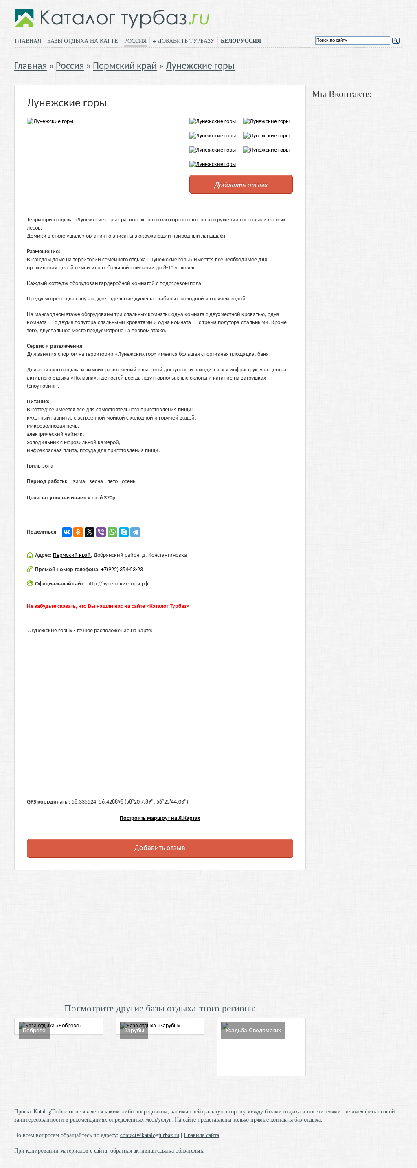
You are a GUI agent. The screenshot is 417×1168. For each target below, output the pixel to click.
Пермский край (125, 66)
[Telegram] (135, 532)
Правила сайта (201, 1135)
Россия (135, 40)
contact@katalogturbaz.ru (149, 1135)
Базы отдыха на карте (82, 40)
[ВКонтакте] (67, 532)
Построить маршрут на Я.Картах (160, 818)
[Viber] (101, 532)
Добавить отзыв (241, 184)
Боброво (34, 1030)
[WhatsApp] (112, 532)
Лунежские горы (200, 66)
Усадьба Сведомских (253, 1030)
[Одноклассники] (78, 532)
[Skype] (124, 532)
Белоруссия (241, 41)
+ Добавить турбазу (184, 40)
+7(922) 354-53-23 (122, 570)
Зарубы (134, 1030)
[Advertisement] (160, 936)
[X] (89, 532)
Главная (28, 40)
